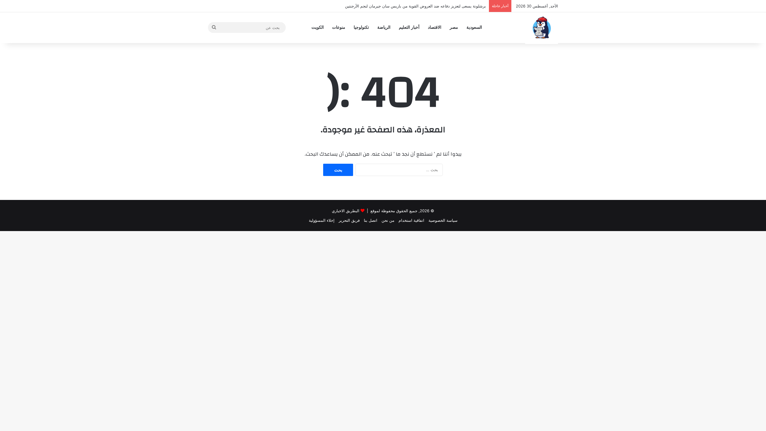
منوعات (338, 27)
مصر (454, 27)
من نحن (388, 220)
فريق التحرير (349, 220)
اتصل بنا (370, 220)
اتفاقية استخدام (411, 220)
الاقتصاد (434, 27)
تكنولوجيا (361, 27)
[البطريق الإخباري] (541, 27)
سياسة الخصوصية (443, 220)
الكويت (317, 27)
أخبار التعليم (409, 27)
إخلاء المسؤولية (322, 220)
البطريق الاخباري (345, 210)
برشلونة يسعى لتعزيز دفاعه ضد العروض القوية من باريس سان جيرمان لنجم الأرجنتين (415, 6)
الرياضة (383, 27)
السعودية (474, 27)
